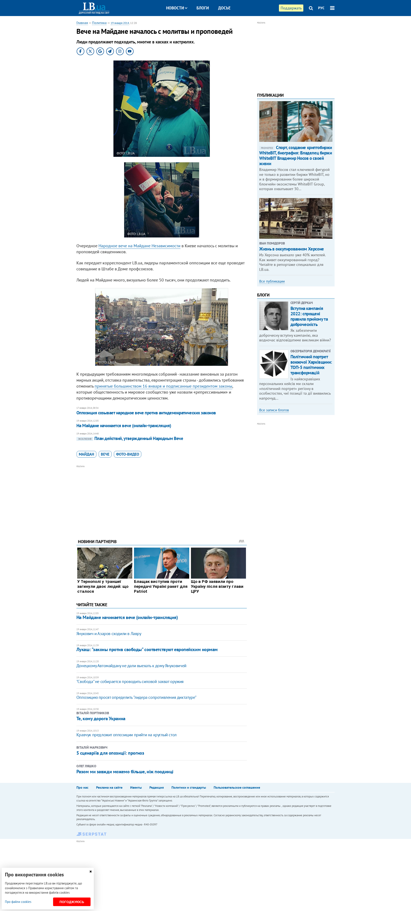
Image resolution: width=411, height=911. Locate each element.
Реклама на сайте (109, 787)
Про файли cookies (18, 902)
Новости (175, 7)
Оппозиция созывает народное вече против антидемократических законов (146, 413)
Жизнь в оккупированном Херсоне (291, 249)
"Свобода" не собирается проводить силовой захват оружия (130, 681)
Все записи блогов (274, 410)
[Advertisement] (161, 499)
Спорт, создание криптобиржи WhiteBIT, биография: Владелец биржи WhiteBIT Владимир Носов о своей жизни (295, 156)
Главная (82, 23)
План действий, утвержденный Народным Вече (130, 438)
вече (105, 454)
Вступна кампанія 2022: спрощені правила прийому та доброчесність (309, 316)
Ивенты (136, 787)
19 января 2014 (120, 23)
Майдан (86, 454)
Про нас (82, 787)
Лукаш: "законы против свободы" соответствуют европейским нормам (147, 649)
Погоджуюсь (72, 902)
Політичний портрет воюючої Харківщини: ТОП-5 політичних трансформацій (311, 365)
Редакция (156, 787)
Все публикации (272, 281)
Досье (224, 7)
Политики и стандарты (188, 787)
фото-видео (127, 454)
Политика (99, 23)
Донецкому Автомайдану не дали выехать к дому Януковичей (131, 665)
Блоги (203, 7)
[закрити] (90, 871)
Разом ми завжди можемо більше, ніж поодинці (124, 772)
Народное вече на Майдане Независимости (139, 246)
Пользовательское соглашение (237, 787)
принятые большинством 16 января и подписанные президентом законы (163, 386)
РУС (321, 8)
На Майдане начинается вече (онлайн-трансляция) (123, 425)
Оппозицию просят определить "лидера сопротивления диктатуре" (136, 697)
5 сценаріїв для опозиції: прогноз (110, 753)
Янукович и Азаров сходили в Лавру (108, 633)
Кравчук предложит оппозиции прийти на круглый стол (126, 735)
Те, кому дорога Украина (100, 718)
